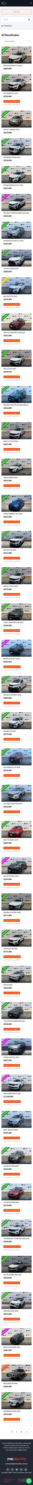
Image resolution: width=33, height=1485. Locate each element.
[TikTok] (26, 1469)
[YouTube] (17, 1469)
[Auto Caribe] (4, 3)
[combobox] (16, 41)
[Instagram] (12, 1469)
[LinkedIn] (21, 1469)
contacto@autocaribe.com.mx (16, 1464)
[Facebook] (8, 1469)
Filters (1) (17, 12)
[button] (29, 1481)
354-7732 (16, 1459)
